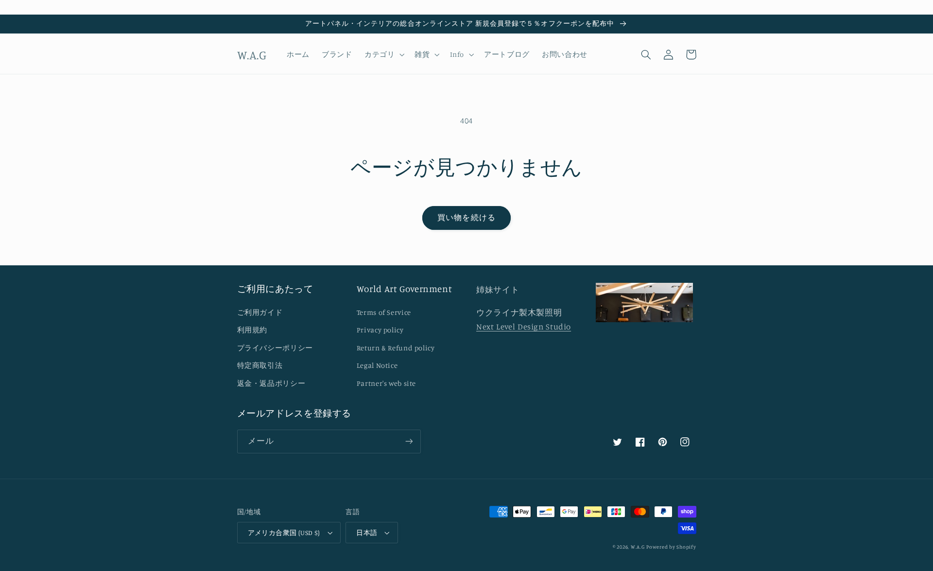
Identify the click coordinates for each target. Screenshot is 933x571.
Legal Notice (377, 365)
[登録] (408, 441)
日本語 (366, 532)
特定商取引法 (260, 365)
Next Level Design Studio (523, 326)
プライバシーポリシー (275, 348)
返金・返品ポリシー (271, 383)
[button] (383, 54)
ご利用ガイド (260, 312)
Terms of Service (384, 312)
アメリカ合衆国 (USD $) (284, 532)
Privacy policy (380, 330)
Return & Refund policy (396, 348)
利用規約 (252, 330)
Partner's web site (386, 383)
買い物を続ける (466, 217)
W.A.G (638, 547)
